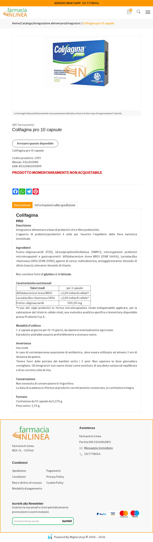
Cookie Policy (54, 482)
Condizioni (19, 476)
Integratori (73, 23)
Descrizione (22, 205)
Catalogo (27, 23)
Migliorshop (77, 537)
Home (16, 23)
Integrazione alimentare (49, 23)
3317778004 (92, 454)
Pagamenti (53, 470)
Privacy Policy (55, 476)
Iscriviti (67, 521)
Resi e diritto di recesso (27, 482)
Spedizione (19, 470)
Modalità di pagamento (27, 488)
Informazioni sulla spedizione (55, 205)
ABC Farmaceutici (23, 124)
